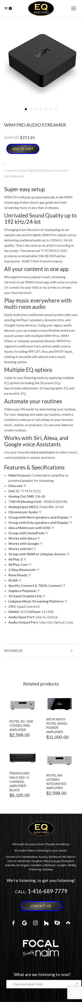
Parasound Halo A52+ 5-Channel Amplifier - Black (19, 781)
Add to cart (22, 149)
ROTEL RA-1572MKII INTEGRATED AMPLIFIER (56, 782)
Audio (22, 170)
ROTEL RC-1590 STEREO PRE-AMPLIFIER (21, 726)
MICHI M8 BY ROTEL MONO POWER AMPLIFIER (56, 726)
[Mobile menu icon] (73, 8)
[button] (26, 109)
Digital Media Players (41, 170)
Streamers (61, 170)
